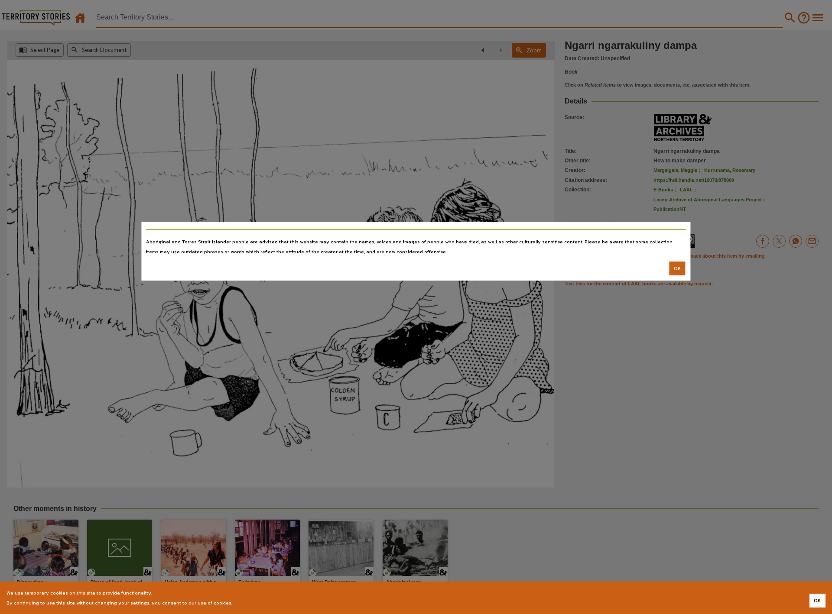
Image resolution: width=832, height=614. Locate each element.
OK (677, 268)
